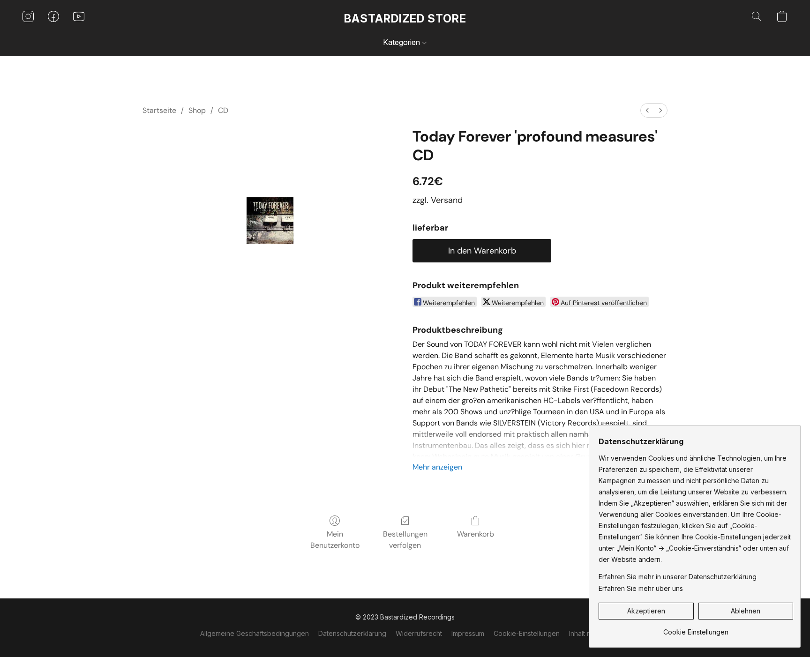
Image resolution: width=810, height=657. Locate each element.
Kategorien (402, 42)
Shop (197, 110)
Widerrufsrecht (419, 633)
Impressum (467, 633)
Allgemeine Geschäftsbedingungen (254, 633)
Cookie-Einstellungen (527, 633)
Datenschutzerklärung (352, 633)
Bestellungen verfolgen (405, 539)
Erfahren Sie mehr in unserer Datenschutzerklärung (678, 577)
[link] (696, 629)
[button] (405, 18)
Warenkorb (475, 534)
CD (223, 110)
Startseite (159, 110)
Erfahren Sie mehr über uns (641, 588)
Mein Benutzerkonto (335, 539)
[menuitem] (647, 110)
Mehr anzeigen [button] (437, 467)
